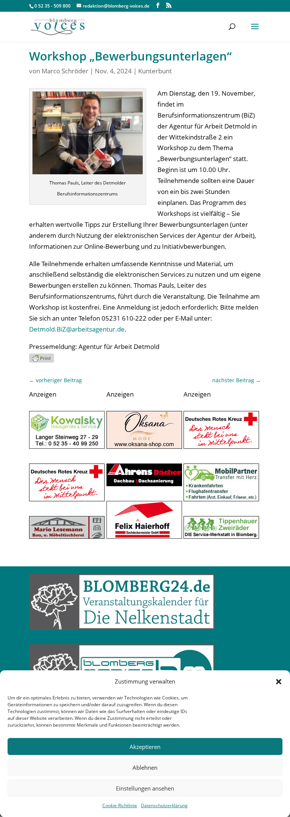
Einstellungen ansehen (145, 788)
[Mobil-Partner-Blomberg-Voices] (221, 499)
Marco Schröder (65, 71)
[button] (278, 681)
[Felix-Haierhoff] (144, 536)
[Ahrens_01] (144, 483)
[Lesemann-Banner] (67, 536)
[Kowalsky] (67, 446)
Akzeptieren (145, 746)
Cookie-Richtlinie (119, 805)
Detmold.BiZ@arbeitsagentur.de (77, 329)
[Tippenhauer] (221, 536)
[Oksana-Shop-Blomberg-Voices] (144, 446)
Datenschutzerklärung (164, 805)
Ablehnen (145, 767)
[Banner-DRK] (67, 499)
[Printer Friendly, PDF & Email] (41, 357)
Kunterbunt (155, 71)
